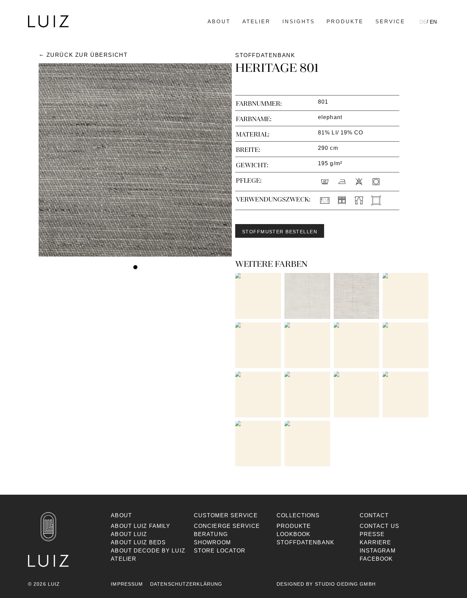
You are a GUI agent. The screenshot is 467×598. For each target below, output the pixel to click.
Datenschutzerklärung (186, 584)
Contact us (379, 526)
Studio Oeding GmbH (345, 584)
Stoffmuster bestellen (279, 231)
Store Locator (220, 551)
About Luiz (129, 534)
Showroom (212, 542)
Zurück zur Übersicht (87, 55)
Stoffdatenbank (305, 542)
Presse (372, 534)
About (219, 21)
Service (390, 21)
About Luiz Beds (138, 542)
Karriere (375, 542)
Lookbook (293, 534)
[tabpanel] (135, 160)
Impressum (127, 584)
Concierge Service (227, 526)
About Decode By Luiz (148, 551)
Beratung (211, 534)
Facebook (376, 559)
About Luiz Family (140, 526)
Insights (298, 21)
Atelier (256, 21)
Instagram (378, 551)
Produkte (344, 21)
